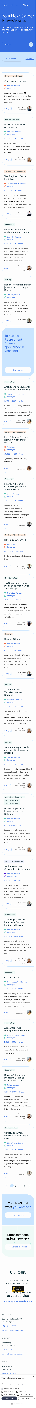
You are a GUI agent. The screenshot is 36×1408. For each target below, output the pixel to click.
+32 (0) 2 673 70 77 (9, 1326)
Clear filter (30, 59)
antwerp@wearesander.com (12, 1354)
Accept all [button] (9, 1398)
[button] (28, 5)
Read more (25, 1385)
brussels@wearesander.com (12, 1330)
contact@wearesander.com (18, 1301)
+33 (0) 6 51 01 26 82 (9, 1373)
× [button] (33, 1377)
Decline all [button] (26, 1398)
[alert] (18, 1391)
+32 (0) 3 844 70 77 (9, 1350)
